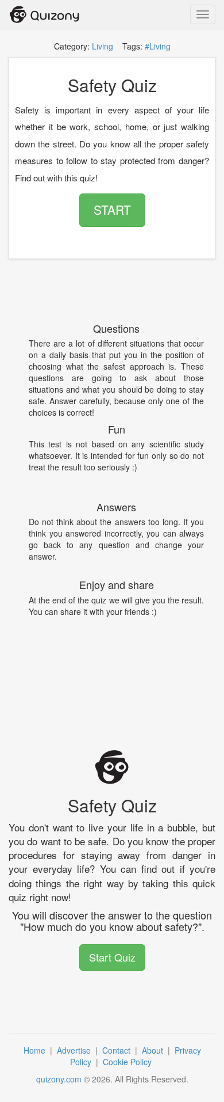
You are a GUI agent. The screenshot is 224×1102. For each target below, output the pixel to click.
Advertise (75, 1050)
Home (36, 1050)
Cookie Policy (128, 1061)
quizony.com (59, 1079)
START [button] (112, 209)
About (153, 1050)
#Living (158, 46)
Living (102, 46)
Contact (117, 1050)
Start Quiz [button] (112, 956)
